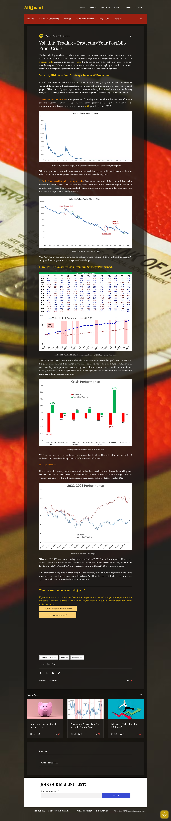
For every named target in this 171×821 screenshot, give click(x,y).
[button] (141, 19)
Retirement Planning (85, 19)
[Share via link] (59, 673)
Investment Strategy (48, 658)
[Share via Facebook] (40, 673)
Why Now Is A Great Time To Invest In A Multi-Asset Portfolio (84, 725)
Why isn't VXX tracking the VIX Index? (124, 725)
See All (142, 694)
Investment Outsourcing (49, 19)
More (116, 19)
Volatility (64, 658)
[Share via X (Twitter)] (46, 673)
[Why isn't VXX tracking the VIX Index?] (126, 709)
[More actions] (130, 35)
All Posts (30, 19)
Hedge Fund (104, 19)
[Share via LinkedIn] (52, 673)
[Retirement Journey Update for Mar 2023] (45, 709)
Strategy (67, 19)
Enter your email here (49, 791)
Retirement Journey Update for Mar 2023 (43, 725)
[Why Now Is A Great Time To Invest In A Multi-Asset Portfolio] (85, 709)
